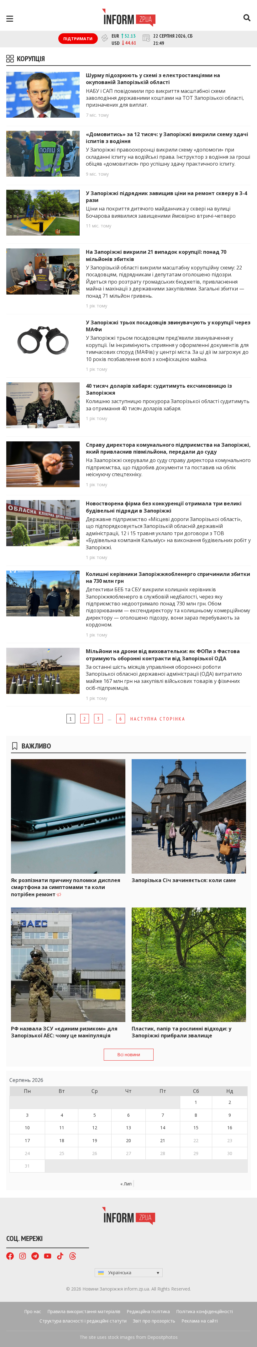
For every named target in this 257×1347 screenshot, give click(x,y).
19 (94, 1140)
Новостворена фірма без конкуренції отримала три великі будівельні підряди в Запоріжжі (164, 507)
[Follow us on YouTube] (47, 1256)
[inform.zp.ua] (128, 18)
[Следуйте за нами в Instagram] (22, 1256)
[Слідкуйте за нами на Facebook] (10, 1256)
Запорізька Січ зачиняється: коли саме (184, 880)
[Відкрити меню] (9, 18)
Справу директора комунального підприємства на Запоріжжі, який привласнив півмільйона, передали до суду (168, 448)
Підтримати (77, 38)
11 (61, 1128)
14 (162, 1128)
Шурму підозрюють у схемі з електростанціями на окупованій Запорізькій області (153, 79)
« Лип (126, 1184)
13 (128, 1128)
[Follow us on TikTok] (60, 1256)
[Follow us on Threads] (72, 1256)
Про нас (32, 1311)
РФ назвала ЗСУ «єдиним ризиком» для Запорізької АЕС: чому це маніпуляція (64, 1032)
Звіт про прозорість (154, 1321)
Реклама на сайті (199, 1321)
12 (94, 1128)
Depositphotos (162, 1337)
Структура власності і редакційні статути (83, 1321)
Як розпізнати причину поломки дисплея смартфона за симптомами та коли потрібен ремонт (65, 887)
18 (61, 1140)
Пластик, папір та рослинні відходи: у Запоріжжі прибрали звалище (181, 1032)
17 (27, 1140)
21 (162, 1140)
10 (27, 1128)
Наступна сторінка (158, 719)
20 (128, 1140)
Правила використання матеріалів (83, 1311)
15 (195, 1128)
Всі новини (128, 1054)
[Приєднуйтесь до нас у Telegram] (35, 1256)
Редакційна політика (148, 1311)
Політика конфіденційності (204, 1311)
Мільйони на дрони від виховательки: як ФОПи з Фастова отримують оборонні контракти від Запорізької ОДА (163, 655)
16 (229, 1128)
